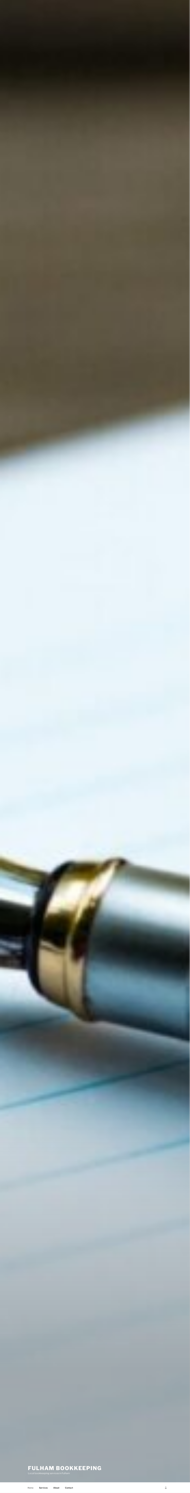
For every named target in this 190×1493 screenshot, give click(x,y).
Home (30, 1487)
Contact (69, 1487)
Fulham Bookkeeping (65, 1468)
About (56, 1487)
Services (43, 1487)
